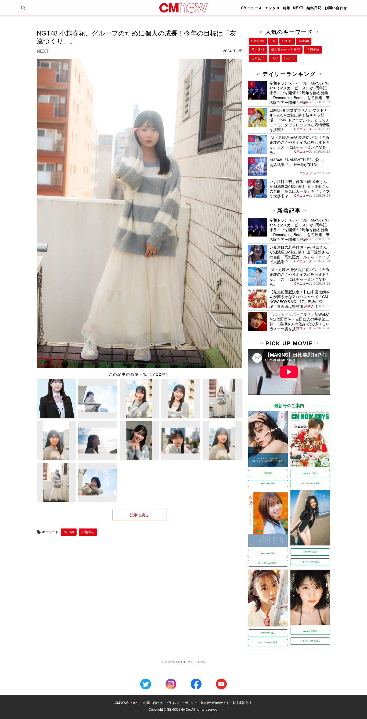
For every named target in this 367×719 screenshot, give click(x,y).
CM (273, 41)
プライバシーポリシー (181, 703)
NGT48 (68, 532)
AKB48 (304, 41)
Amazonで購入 (268, 483)
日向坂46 (258, 58)
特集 (286, 8)
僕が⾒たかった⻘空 (285, 50)
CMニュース (251, 8)
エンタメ (272, 8)
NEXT (298, 8)
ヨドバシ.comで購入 (310, 483)
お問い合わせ (336, 8)
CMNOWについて (128, 703)
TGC (274, 58)
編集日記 (314, 8)
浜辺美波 (313, 50)
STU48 (287, 41)
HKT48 (289, 58)
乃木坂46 (258, 50)
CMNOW (257, 41)
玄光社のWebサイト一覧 (218, 703)
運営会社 (245, 703)
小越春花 (87, 532)
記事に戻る (139, 515)
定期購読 (268, 473)
